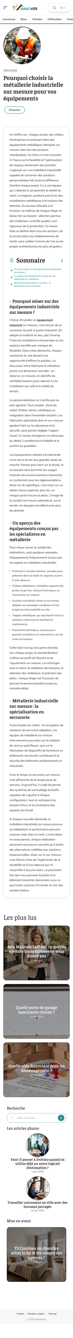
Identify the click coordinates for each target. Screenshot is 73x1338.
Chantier (15, 110)
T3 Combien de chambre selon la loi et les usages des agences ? (36, 1252)
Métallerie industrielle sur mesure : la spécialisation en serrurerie (32, 284)
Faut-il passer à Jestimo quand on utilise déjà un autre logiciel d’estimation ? (38, 1163)
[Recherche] (54, 7)
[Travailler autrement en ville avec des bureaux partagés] (38, 1188)
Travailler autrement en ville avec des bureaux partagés (37, 1204)
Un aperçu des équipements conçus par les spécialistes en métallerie (35, 277)
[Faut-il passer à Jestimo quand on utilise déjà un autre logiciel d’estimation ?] (38, 1145)
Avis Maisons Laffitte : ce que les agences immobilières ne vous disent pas (36, 951)
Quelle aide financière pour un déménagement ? (36, 1068)
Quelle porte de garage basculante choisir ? (36, 1009)
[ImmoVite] (24, 7)
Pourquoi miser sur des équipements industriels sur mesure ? (37, 270)
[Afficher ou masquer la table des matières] (54, 261)
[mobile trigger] (6, 7)
